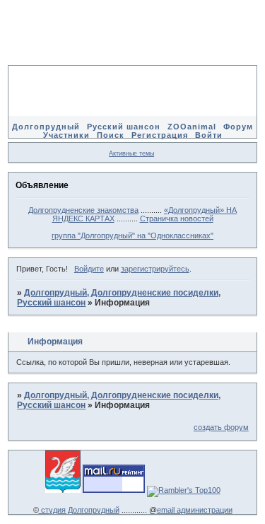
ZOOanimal (191, 126)
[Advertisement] (133, 42)
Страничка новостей (176, 218)
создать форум (221, 427)
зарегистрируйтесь (155, 268)
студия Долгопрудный (79, 510)
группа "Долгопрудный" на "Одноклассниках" (132, 235)
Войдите (89, 268)
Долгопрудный (46, 126)
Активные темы (131, 153)
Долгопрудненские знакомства (83, 210)
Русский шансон (123, 126)
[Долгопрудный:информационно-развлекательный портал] (63, 490)
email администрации (194, 510)
